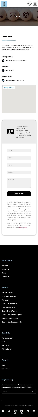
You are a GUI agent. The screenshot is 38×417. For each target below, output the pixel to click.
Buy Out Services (7, 293)
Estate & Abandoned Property (12, 315)
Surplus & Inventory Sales (10, 318)
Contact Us (6, 277)
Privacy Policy (23, 227)
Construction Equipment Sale (12, 322)
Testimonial (6, 269)
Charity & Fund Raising (9, 311)
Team (4, 273)
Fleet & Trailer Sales (8, 307)
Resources (5, 369)
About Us (5, 266)
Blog (3, 365)
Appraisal (5, 300)
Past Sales (5, 345)
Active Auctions (7, 338)
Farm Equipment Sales (9, 304)
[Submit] (32, 391)
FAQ (3, 342)
